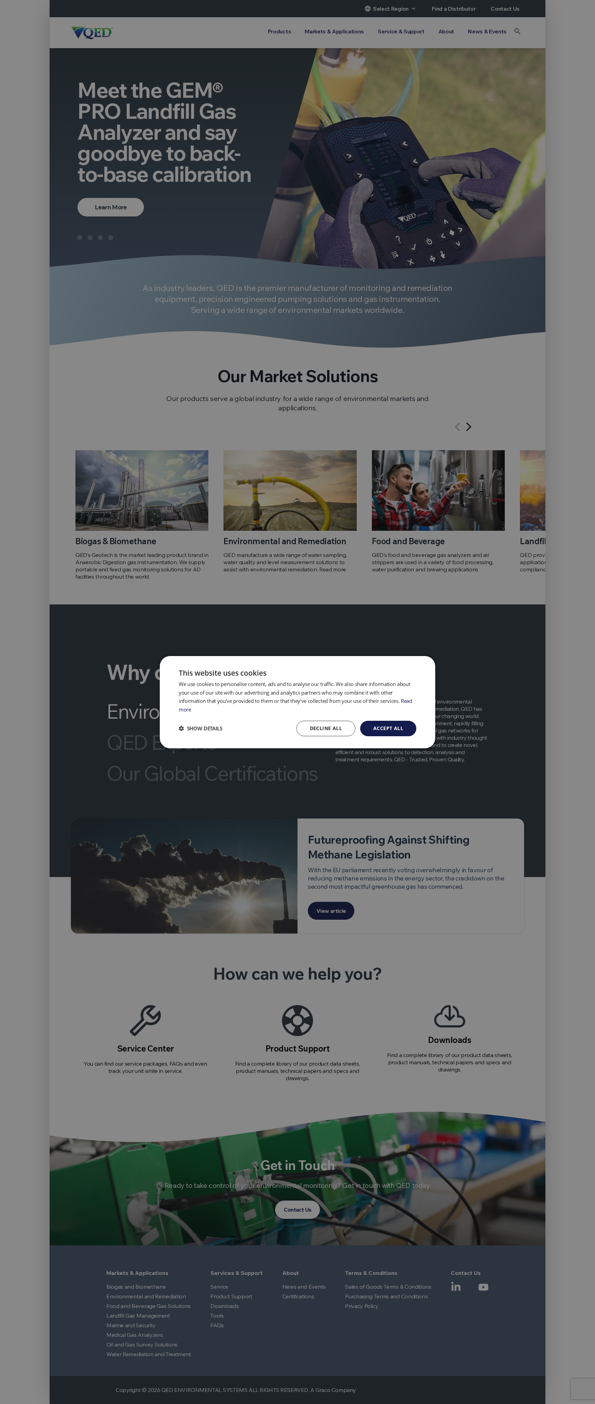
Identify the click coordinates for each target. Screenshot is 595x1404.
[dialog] (297, 702)
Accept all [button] (388, 728)
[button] (200, 728)
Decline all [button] (326, 728)
